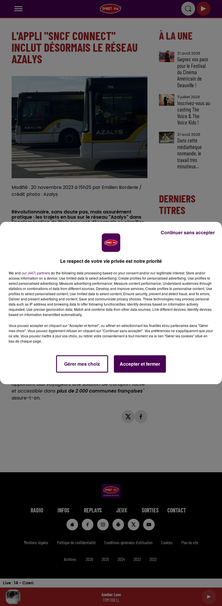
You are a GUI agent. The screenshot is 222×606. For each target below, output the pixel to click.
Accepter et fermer (140, 363)
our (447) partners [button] (36, 272)
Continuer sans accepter (188, 232)
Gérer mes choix (82, 363)
